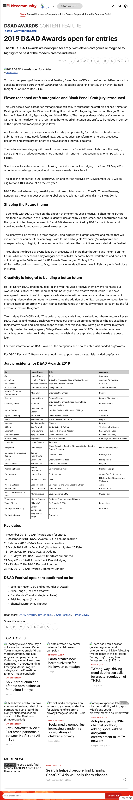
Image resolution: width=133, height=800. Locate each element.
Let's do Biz (126, 798)
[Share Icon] (124, 779)
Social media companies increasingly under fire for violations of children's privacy (66, 730)
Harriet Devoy (81, 614)
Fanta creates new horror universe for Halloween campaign (64, 663)
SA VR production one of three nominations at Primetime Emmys (23, 686)
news (8, 30)
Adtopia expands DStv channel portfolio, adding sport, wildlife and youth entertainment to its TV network (108, 731)
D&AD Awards (27, 614)
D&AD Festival (62, 614)
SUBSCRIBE (114, 796)
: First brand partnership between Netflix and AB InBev (23, 733)
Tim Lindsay (45, 614)
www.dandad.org (25, 30)
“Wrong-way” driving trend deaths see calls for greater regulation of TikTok (108, 674)
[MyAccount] (126, 6)
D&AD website (12, 73)
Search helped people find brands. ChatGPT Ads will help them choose (77, 772)
